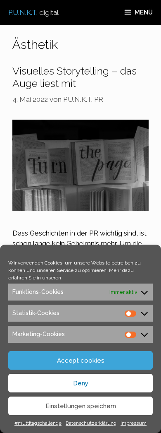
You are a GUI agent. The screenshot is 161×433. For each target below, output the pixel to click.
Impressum (134, 423)
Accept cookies (80, 360)
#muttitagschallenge (38, 423)
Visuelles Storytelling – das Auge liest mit (74, 77)
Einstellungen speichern (80, 406)
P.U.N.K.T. (33, 12)
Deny (80, 383)
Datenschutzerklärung (91, 423)
